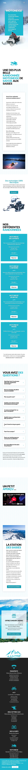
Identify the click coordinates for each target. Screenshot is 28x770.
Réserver (14, 258)
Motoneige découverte (14, 753)
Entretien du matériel (14, 737)
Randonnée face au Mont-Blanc (14, 752)
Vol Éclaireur (14, 717)
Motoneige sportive (14, 756)
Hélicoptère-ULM (14, 712)
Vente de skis (14, 735)
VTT (14, 692)
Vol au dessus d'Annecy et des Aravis (14, 714)
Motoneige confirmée (14, 755)
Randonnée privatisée (14, 757)
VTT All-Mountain (14, 697)
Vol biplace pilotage (14, 677)
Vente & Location (14, 696)
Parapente (14, 671)
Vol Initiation (14, 718)
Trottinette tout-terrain (14, 701)
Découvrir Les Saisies (14, 586)
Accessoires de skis (14, 739)
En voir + (14, 253)
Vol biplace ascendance (14, 679)
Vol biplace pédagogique (14, 680)
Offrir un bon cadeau (14, 634)
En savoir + (14, 192)
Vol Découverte (14, 715)
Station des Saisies (14, 733)
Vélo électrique (14, 699)
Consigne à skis (14, 740)
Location (14, 736)
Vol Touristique (14, 719)
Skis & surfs (14, 731)
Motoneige (14, 750)
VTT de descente (14, 700)
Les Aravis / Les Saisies (14, 694)
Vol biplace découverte (14, 676)
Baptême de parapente (14, 675)
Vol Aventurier (14, 721)
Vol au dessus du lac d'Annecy (14, 673)
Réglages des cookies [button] (6, 767)
